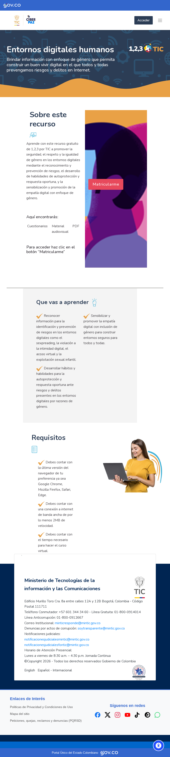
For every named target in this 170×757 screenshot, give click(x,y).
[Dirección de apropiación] (40, 20)
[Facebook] (97, 715)
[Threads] (147, 715)
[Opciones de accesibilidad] (158, 745)
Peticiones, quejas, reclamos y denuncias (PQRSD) (46, 720)
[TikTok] (137, 715)
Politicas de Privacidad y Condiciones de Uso (41, 707)
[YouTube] (127, 715)
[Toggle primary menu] (160, 20)
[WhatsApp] (157, 715)
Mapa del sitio (19, 714)
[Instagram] (117, 715)
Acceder (143, 20)
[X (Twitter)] (107, 715)
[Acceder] (133, 20)
